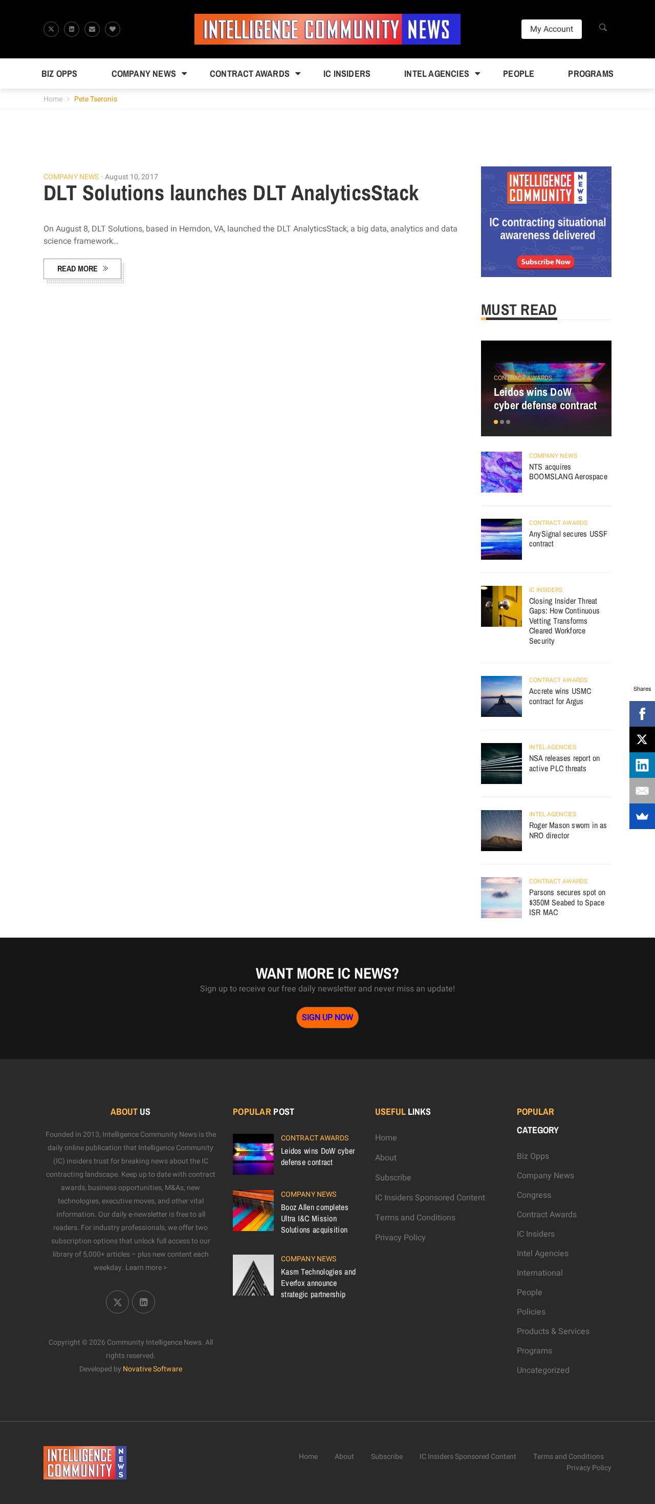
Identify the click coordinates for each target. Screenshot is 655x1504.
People (518, 73)
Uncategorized (543, 1370)
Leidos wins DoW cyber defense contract (545, 398)
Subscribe (393, 1178)
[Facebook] (642, 714)
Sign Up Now (327, 1017)
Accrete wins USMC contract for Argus (560, 696)
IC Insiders (346, 73)
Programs (591, 73)
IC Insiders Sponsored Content (430, 1198)
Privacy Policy (400, 1238)
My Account (551, 29)
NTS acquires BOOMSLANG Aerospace (568, 471)
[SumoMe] (642, 816)
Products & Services (553, 1331)
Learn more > (146, 1267)
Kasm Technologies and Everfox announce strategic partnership (318, 1283)
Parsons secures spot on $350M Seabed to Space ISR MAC (567, 902)
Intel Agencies (436, 73)
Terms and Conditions (415, 1218)
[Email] (642, 790)
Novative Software (152, 1369)
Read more (77, 268)
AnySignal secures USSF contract (568, 538)
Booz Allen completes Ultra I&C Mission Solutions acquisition (314, 1218)
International (540, 1273)
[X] (642, 739)
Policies (531, 1312)
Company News (144, 73)
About (386, 1158)
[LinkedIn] (642, 765)
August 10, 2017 (131, 177)
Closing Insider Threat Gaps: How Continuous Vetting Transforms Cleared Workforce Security (564, 620)
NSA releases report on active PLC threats (564, 763)
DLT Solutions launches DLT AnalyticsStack (231, 192)
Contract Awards (250, 73)
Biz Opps (59, 73)
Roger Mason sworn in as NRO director (568, 830)
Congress (534, 1195)
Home (52, 99)
